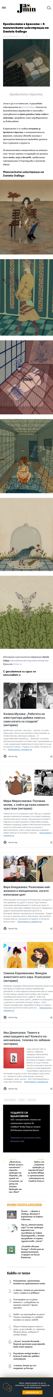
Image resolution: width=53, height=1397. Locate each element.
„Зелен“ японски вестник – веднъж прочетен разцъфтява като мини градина (29, 1344)
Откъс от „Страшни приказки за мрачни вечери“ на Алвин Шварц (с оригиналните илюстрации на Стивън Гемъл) (36, 1170)
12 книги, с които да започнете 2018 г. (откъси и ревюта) (29, 1291)
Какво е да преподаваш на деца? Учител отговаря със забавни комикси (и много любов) (29, 1317)
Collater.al (17, 664)
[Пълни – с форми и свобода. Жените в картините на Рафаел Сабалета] (12, 1215)
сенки (21, 1100)
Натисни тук (32, 1392)
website (13, 661)
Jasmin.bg (26, 8)
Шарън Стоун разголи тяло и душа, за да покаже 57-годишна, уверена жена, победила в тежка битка (29, 1331)
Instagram (30, 661)
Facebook (39, 661)
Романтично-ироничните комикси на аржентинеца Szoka (29, 1282)
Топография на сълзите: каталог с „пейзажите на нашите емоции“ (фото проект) (26, 1304)
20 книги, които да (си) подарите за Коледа (24, 1367)
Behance (20, 661)
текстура (31, 1100)
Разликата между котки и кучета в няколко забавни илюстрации (26, 1356)
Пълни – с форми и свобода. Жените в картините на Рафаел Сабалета (32, 1215)
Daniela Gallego (28, 107)
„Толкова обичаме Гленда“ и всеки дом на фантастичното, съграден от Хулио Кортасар (32, 1252)
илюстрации (10, 1100)
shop (46, 661)
